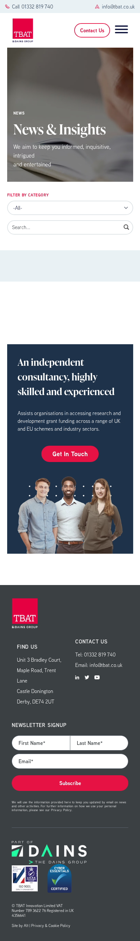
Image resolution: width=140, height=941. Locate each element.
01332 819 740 (37, 6)
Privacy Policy (61, 810)
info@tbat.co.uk (118, 6)
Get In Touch (70, 453)
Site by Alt (20, 925)
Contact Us (92, 30)
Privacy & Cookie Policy (50, 925)
